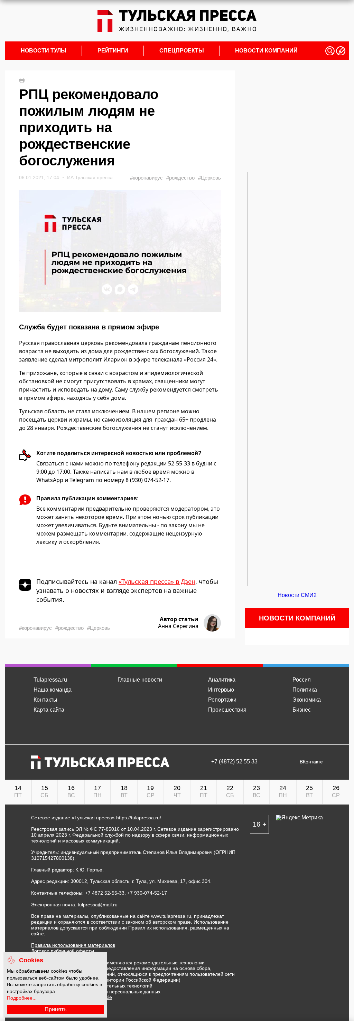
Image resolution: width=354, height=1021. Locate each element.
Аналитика (221, 680)
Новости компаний (266, 51)
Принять (55, 1009)
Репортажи (222, 700)
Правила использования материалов (73, 945)
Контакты (45, 700)
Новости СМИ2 (297, 595)
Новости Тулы (43, 51)
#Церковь (209, 178)
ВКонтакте (311, 761)
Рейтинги (112, 51)
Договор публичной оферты (62, 951)
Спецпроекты (181, 51)
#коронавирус (146, 178)
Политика (304, 690)
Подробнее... (22, 998)
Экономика (306, 700)
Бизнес (301, 710)
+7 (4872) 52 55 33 (234, 761)
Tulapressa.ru (50, 680)
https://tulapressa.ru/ (138, 817)
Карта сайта (49, 710)
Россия (301, 680)
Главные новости (140, 680)
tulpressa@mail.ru (98, 904)
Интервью (221, 690)
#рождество (180, 178)
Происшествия (227, 710)
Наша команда (53, 690)
